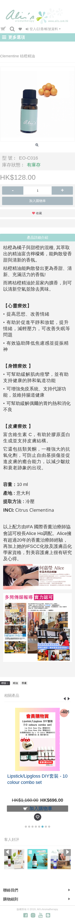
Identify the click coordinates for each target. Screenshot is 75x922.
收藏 (39, 213)
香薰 (24, 683)
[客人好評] (14, 859)
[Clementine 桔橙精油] (37, 104)
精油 (15, 683)
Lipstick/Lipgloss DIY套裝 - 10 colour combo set (37, 779)
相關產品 (11, 695)
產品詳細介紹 (37, 238)
